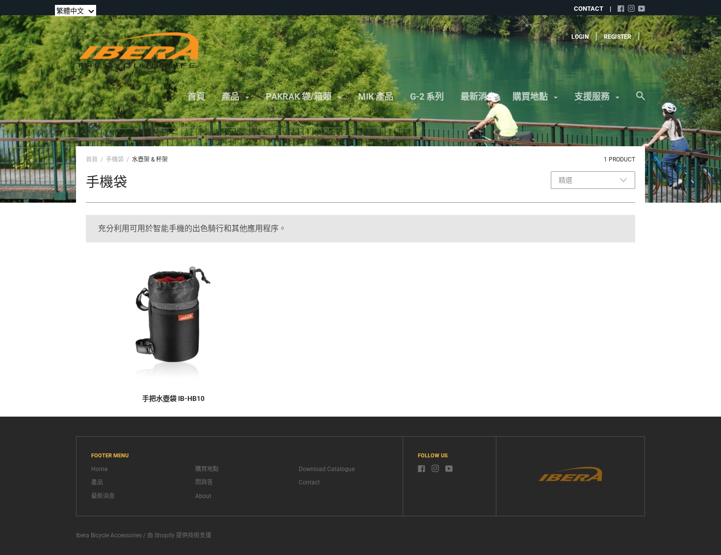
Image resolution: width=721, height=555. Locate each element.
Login (580, 36)
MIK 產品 (375, 96)
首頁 (196, 96)
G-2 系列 (427, 96)
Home (99, 469)
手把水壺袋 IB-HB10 (173, 398)
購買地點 (531, 96)
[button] (75, 10)
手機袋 (115, 159)
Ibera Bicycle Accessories (109, 535)
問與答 (204, 482)
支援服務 (593, 96)
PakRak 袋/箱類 (300, 96)
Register (617, 36)
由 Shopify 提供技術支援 (179, 535)
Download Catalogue (327, 469)
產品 (231, 96)
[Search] (640, 100)
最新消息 (478, 96)
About (203, 496)
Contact (309, 482)
